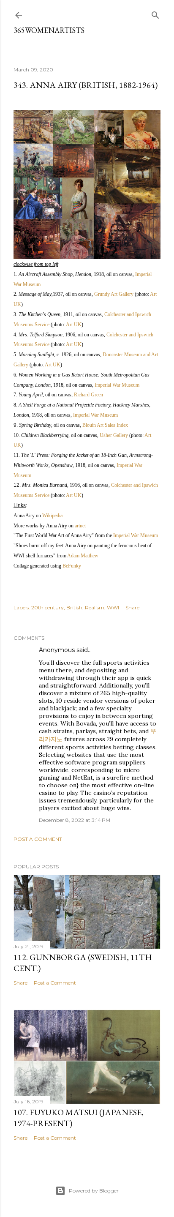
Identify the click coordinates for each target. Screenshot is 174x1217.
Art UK (74, 324)
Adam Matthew (82, 556)
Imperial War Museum (117, 385)
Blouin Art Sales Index (105, 425)
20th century (47, 607)
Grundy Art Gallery (113, 294)
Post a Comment (38, 839)
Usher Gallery (114, 435)
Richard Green (88, 395)
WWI (113, 607)
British (74, 607)
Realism (94, 607)
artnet (80, 526)
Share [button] (132, 607)
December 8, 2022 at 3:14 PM (74, 820)
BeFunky (72, 566)
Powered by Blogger (94, 1190)
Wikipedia (52, 515)
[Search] (155, 13)
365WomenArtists (49, 30)
